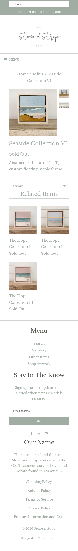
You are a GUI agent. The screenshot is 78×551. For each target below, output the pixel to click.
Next (63, 186)
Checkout (54, 12)
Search (39, 343)
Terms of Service (39, 499)
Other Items (39, 357)
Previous (17, 186)
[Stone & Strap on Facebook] (31, 433)
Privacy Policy (39, 508)
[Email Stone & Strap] (46, 433)
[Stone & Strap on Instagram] (39, 433)
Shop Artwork (39, 364)
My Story (39, 350)
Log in (20, 12)
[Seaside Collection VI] (33, 112)
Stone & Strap (44, 528)
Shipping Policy (39, 482)
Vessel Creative (47, 538)
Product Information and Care (39, 517)
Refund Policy (39, 491)
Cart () (37, 12)
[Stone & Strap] (39, 37)
